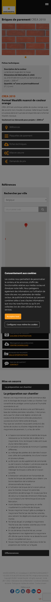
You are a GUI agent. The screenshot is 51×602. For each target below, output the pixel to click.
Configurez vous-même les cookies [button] (22, 324)
